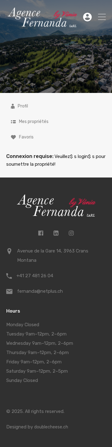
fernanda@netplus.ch (40, 291)
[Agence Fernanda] (42, 25)
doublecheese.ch (51, 427)
